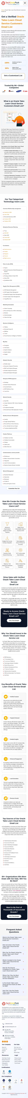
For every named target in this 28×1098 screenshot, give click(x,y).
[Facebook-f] (3, 1041)
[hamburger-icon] (25, 3)
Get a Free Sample (14, 620)
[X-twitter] (5, 1041)
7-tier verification (16, 890)
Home (2, 10)
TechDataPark (11, 1093)
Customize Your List (14, 488)
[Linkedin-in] (7, 1041)
